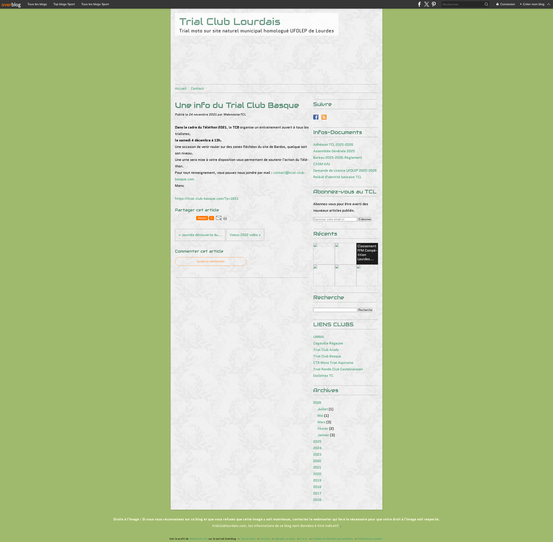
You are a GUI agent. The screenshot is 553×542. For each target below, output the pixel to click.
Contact (197, 88)
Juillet (323, 409)
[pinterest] (433, 4)
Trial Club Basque (327, 356)
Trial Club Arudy (326, 349)
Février (323, 428)
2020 (317, 473)
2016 (317, 499)
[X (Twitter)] (426, 4)
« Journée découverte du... (200, 234)
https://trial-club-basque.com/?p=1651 (206, 198)
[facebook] (419, 4)
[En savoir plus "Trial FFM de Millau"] (324, 254)
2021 (317, 467)
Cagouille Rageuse (328, 343)
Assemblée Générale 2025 (334, 151)
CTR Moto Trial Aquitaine (333, 362)
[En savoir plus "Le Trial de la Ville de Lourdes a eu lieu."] (324, 275)
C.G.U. (304, 538)
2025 (317, 441)
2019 (317, 480)
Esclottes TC (323, 375)
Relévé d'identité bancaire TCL (337, 176)
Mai (320, 415)
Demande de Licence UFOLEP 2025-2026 (345, 170)
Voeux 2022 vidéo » (245, 234)
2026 (317, 402)
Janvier (323, 435)
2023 (317, 454)
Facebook (315, 117)
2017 (317, 493)
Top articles (248, 538)
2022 (317, 460)
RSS (324, 117)
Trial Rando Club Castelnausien (338, 369)
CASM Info (321, 164)
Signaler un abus (285, 538)
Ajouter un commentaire (211, 261)
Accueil (181, 88)
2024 (317, 447)
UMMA (318, 336)
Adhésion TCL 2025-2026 (333, 144)
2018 (317, 486)
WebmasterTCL (198, 538)
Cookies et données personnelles (333, 538)
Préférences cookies (370, 538)
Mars (322, 422)
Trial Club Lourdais (229, 21)
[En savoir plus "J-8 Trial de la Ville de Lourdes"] (367, 275)
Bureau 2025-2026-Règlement (337, 157)
